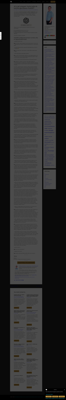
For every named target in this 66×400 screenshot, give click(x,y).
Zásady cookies (49, 398)
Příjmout (48, 396)
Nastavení (62, 396)
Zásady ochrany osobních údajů (58, 398)
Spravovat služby (49, 394)
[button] (64, 389)
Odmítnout (55, 396)
